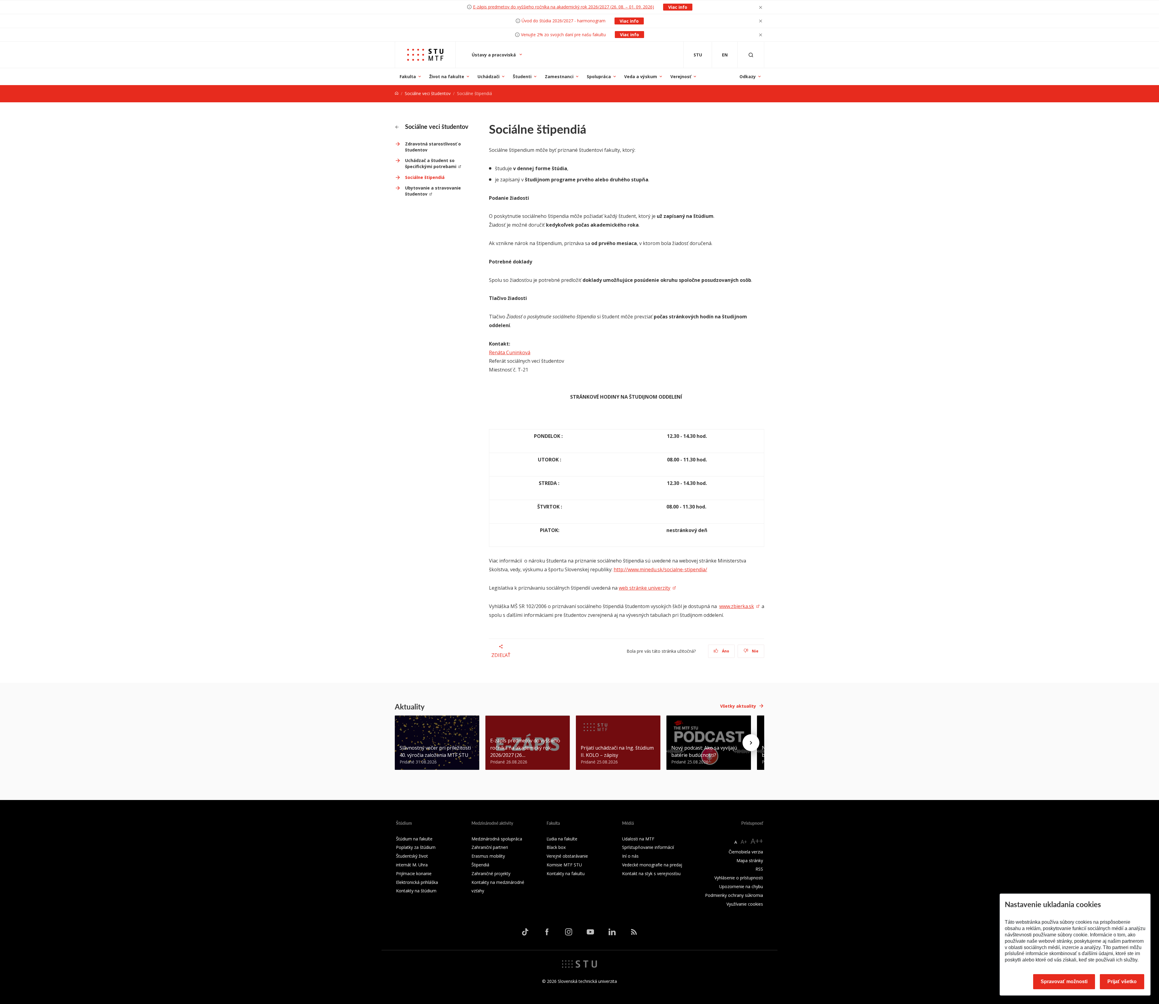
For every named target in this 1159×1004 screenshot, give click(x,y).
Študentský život (412, 856)
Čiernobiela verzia (746, 852)
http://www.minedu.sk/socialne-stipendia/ (660, 569)
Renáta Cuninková (509, 352)
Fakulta (408, 76)
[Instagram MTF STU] (568, 931)
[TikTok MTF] (525, 931)
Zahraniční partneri (489, 847)
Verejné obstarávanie (567, 856)
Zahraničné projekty (490, 873)
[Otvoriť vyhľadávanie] (751, 55)
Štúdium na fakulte (414, 839)
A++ (757, 841)
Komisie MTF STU (564, 865)
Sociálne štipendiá (425, 177)
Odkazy (747, 76)
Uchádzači (488, 76)
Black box (556, 847)
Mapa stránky (749, 860)
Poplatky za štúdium (416, 847)
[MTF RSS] (634, 931)
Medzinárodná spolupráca (496, 839)
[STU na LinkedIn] (612, 931)
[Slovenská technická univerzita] (579, 963)
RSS (759, 869)
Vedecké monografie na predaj (652, 865)
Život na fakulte (446, 76)
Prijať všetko (1122, 981)
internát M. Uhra (412, 865)
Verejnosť (680, 76)
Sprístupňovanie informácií (648, 847)
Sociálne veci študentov (428, 93)
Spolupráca (599, 76)
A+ (744, 841)
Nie (754, 651)
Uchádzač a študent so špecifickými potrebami (430, 163)
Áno (725, 651)
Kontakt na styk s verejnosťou (651, 873)
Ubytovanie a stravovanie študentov (433, 191)
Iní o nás (630, 856)
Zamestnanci (559, 76)
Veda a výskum (640, 76)
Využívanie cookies (744, 904)
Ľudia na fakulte (562, 839)
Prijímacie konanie (414, 873)
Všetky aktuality (738, 706)
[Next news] (750, 742)
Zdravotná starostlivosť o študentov (433, 147)
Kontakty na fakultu (566, 873)
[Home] (396, 93)
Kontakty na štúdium (416, 891)
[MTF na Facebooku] (547, 931)
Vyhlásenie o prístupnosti (738, 878)
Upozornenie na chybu (741, 886)
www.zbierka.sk (736, 606)
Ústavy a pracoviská (494, 55)
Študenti (522, 76)
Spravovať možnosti (1064, 981)
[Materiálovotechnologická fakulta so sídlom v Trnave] (425, 55)
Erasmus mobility (488, 856)
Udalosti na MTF (638, 839)
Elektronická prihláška (417, 882)
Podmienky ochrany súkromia (734, 895)
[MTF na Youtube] (590, 931)
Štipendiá (480, 865)
